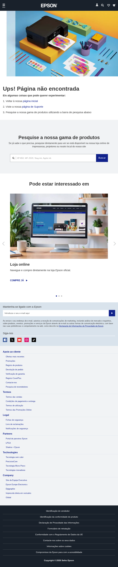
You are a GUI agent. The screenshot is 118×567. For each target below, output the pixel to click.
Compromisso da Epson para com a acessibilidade (59, 552)
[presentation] (3, 243)
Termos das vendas (14, 397)
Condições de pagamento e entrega (20, 401)
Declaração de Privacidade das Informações (59, 523)
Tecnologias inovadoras (15, 470)
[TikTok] (34, 340)
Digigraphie (10, 489)
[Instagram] (26, 340)
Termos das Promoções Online (19, 410)
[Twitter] (12, 340)
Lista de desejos (108, 5)
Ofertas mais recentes (15, 357)
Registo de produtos (14, 365)
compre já (17, 280)
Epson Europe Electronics (16, 484)
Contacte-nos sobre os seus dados (59, 540)
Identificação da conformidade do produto (59, 517)
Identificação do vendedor (58, 511)
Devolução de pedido (14, 370)
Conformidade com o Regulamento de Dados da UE (59, 534)
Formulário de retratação (59, 528)
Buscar (102, 158)
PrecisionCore (11, 461)
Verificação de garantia (15, 374)
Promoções (10, 361)
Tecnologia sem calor (14, 457)
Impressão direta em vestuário (18, 493)
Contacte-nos (11, 382)
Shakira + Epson (13, 447)
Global (8, 497)
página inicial (30, 101)
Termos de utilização (14, 405)
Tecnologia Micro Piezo (15, 466)
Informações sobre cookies (59, 546)
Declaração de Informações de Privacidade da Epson (81, 326)
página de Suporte (32, 106)
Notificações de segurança (17, 428)
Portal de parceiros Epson (16, 439)
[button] (56, 296)
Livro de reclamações (15, 424)
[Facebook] (5, 340)
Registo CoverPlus (13, 378)
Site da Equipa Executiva (16, 480)
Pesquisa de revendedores (17, 387)
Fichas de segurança (14, 420)
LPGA (8, 443)
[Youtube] (19, 340)
